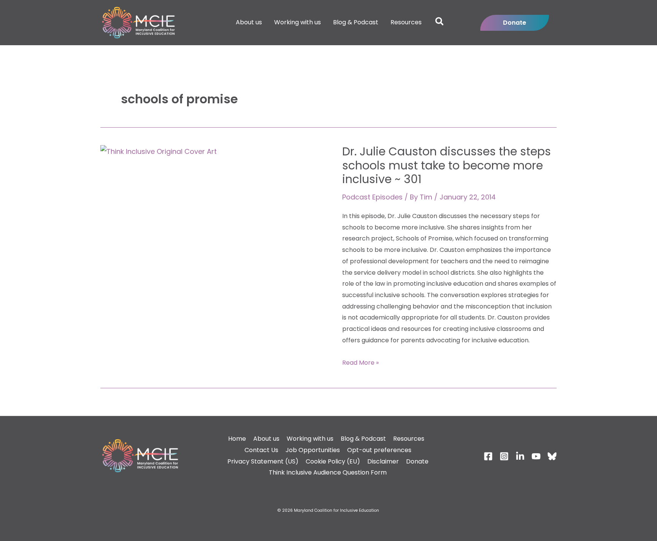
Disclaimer (383, 461)
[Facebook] (488, 456)
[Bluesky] (552, 456)
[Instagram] (504, 456)
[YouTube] (536, 456)
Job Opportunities (313, 450)
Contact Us (261, 450)
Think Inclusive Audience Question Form (328, 472)
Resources (408, 438)
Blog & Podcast (363, 438)
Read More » (360, 362)
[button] (439, 22)
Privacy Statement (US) (262, 461)
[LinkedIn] (520, 456)
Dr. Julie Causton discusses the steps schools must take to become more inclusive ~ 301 (446, 165)
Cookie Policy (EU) (333, 461)
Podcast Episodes (372, 197)
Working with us (310, 438)
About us (266, 438)
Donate (417, 461)
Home (237, 438)
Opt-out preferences (379, 450)
